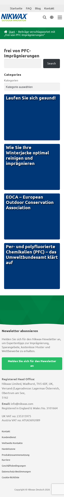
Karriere (6, 460)
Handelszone (8, 449)
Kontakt (49, 8)
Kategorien (11, 80)
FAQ (28, 8)
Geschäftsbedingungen (14, 465)
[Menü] (59, 17)
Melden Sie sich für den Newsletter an (32, 363)
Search (51, 63)
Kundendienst (9, 437)
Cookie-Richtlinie (10, 477)
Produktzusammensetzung (16, 455)
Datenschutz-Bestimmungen (16, 471)
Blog (38, 8)
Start (12, 31)
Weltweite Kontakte (12, 443)
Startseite (16, 8)
